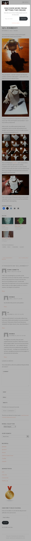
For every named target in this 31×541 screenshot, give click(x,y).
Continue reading (15, 23)
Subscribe (23, 18)
